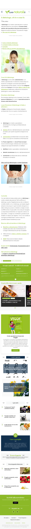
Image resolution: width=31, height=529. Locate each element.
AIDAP (4, 239)
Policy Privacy (17, 522)
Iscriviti (15, 502)
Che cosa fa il (6, 32)
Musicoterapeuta (4, 273)
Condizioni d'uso (9, 522)
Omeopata (3, 268)
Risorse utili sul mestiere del (10, 48)
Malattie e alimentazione (10, 227)
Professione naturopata (21, 273)
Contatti (13, 517)
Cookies (23, 522)
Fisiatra (17, 268)
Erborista (3, 271)
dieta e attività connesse (19, 234)
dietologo (13, 32)
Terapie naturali (7, 260)
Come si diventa (7, 43)
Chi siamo (6, 517)
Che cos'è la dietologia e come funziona (14, 162)
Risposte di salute (15, 519)
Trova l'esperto (22, 517)
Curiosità (5, 46)
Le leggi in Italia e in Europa (10, 44)
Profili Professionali (16, 260)
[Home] (15, 12)
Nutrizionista (19, 271)
